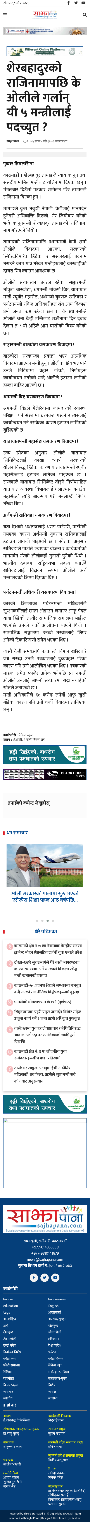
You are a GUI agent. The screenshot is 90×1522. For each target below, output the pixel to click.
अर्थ (5, 1326)
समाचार (8, 1392)
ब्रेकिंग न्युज (26, 735)
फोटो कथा (9, 1359)
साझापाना (13, 141)
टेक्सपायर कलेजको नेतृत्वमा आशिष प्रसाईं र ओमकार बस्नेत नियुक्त (45, 896)
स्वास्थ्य (52, 1398)
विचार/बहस (10, 1385)
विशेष (51, 1385)
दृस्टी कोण (9, 1346)
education (10, 1306)
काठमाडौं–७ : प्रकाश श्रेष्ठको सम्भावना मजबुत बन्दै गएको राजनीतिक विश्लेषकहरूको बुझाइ (47, 989)
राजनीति (8, 1379)
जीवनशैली (54, 1332)
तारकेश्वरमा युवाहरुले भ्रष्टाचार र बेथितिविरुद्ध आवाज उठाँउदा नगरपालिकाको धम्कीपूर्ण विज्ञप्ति (47, 1035)
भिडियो (7, 1372)
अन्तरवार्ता (54, 1313)
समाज (52, 1392)
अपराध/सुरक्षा (57, 1319)
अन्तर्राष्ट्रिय (9, 1319)
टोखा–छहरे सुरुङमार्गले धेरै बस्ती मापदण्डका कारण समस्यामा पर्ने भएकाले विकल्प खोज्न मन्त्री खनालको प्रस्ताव (47, 969)
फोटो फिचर (55, 1359)
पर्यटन (52, 1352)
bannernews (57, 1299)
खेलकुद (53, 1326)
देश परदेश (54, 1346)
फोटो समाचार (11, 1365)
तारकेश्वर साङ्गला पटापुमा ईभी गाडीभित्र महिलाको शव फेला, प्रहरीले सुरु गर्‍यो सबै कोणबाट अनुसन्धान (45, 1075)
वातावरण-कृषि (57, 1379)
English (53, 1306)
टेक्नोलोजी (9, 1339)
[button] (37, 921)
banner (8, 1299)
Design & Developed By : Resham (61, 1518)
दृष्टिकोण (53, 1339)
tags (6, 1313)
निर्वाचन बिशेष (12, 1352)
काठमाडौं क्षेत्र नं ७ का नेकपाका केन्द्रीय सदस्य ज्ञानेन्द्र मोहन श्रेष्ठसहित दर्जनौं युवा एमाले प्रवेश (48, 949)
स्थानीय (7, 1398)
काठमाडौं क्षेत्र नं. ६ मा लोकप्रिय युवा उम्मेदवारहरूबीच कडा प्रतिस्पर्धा (40, 1055)
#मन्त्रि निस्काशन (34, 740)
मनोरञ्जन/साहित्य (58, 1372)
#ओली (17, 740)
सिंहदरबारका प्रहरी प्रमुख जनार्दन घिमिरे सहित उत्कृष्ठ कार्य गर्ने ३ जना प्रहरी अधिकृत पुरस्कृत (47, 1015)
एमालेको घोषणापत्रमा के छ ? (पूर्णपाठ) (42, 1002)
